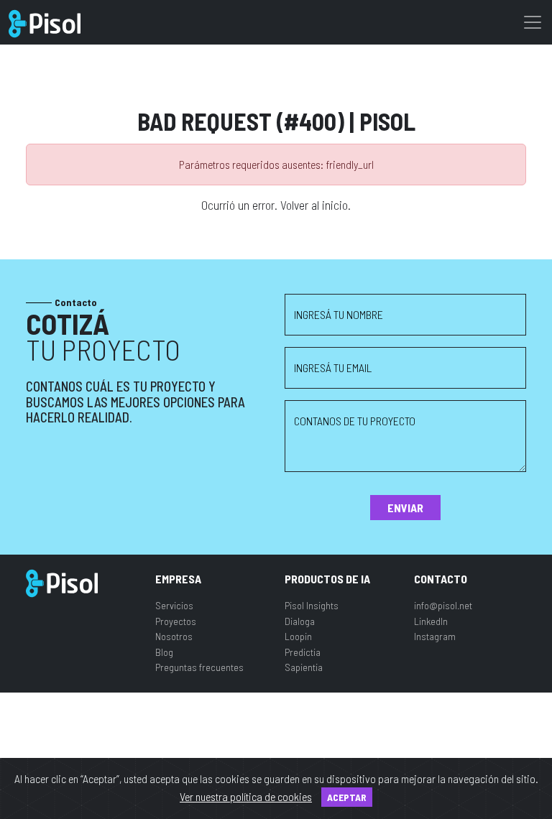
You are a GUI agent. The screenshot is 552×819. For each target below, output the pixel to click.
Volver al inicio (314, 205)
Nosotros (174, 636)
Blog (164, 652)
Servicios (174, 605)
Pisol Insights (312, 605)
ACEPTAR (347, 797)
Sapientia (304, 667)
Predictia (303, 652)
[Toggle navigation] (532, 22)
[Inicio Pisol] (62, 581)
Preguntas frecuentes (199, 667)
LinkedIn (431, 621)
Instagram (435, 636)
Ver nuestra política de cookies (246, 796)
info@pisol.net (443, 605)
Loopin (298, 636)
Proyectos (175, 621)
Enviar (405, 507)
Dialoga (300, 621)
